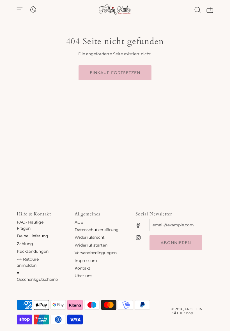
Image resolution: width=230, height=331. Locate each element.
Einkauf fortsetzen (115, 72)
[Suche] (197, 10)
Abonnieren (176, 242)
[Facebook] (138, 225)
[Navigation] (20, 10)
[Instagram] (138, 237)
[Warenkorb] (210, 10)
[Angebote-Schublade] (33, 9)
